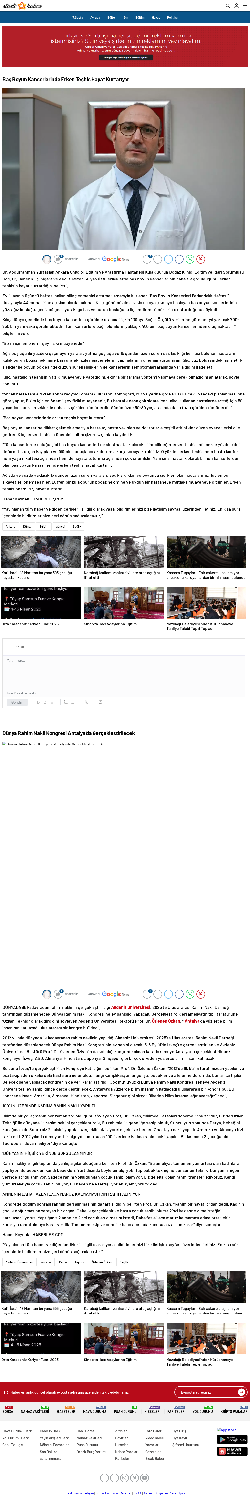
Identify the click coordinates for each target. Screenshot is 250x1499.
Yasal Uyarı (177, 1493)
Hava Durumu (94, 1410)
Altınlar (121, 1431)
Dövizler (121, 1438)
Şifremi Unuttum (185, 1444)
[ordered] (65, 702)
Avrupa (95, 17)
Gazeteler (66, 1410)
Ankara (11, 526)
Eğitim (140, 17)
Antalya (46, 1262)
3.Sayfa (77, 17)
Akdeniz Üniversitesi (19, 1262)
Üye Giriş (179, 1431)
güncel (60, 526)
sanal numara (50, 1458)
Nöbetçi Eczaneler (54, 1444)
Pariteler (176, 1410)
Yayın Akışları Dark (54, 1438)
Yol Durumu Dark (15, 1438)
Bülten (111, 17)
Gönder (17, 702)
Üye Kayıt (179, 1438)
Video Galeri (154, 1438)
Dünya (27, 526)
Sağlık (77, 526)
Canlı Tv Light (13, 1444)
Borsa (7, 1410)
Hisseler (152, 1410)
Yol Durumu (203, 1410)
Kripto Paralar (234, 1410)
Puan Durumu (125, 1410)
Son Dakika (48, 1451)
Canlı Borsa (85, 1431)
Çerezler (126, 1493)
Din (126, 17)
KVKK (137, 1493)
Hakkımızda (73, 1493)
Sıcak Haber (155, 1458)
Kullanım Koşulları (155, 1493)
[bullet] (72, 702)
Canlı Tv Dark (50, 1431)
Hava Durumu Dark (17, 1431)
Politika (172, 17)
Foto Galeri (153, 1431)
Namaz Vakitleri (35, 1410)
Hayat (156, 17)
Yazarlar (152, 1444)
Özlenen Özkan (102, 1262)
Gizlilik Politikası (107, 1493)
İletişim (89, 1493)
